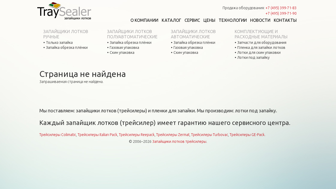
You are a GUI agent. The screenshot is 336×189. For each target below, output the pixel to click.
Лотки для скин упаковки (259, 52)
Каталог (171, 20)
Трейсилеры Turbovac (209, 135)
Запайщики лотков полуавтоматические (132, 34)
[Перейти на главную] (64, 10)
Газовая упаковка (124, 47)
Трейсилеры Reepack (137, 135)
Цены (209, 20)
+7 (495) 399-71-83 (281, 8)
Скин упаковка (122, 52)
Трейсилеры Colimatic (57, 135)
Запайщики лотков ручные (65, 34)
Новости (260, 20)
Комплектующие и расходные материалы (261, 34)
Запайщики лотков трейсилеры (179, 141)
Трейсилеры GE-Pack (247, 135)
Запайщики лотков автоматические (193, 34)
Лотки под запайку (253, 57)
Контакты (285, 20)
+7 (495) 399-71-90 (281, 13)
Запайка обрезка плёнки (67, 47)
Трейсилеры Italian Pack (97, 135)
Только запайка (59, 42)
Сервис (192, 20)
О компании (144, 20)
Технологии (233, 20)
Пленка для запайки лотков (261, 47)
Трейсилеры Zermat (173, 135)
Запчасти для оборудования (261, 42)
